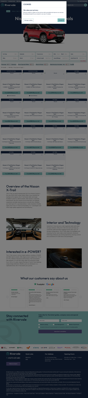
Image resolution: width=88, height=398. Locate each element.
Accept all (61, 20)
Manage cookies (28, 20)
